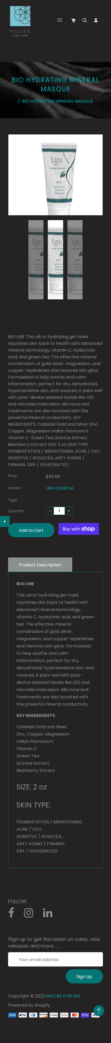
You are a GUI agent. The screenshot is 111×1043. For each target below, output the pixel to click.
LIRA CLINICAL (60, 488)
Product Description (40, 565)
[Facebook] (14, 914)
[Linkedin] (50, 914)
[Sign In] (96, 20)
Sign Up (84, 976)
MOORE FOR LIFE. (63, 996)
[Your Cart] (73, 20)
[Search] (84, 20)
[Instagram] (31, 914)
